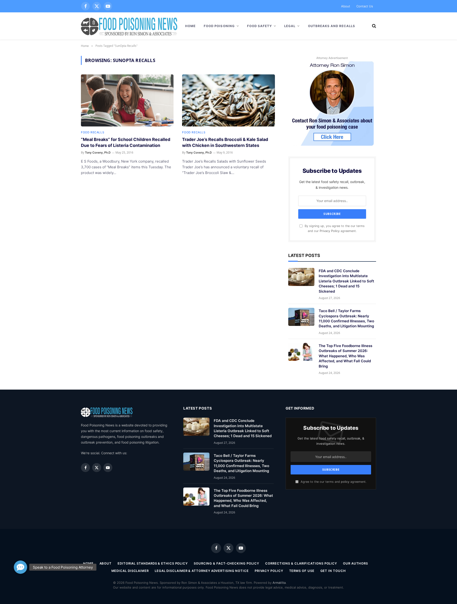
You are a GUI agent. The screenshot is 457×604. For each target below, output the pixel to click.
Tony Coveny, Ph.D (98, 152)
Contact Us (364, 6)
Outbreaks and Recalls (331, 26)
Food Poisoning (219, 26)
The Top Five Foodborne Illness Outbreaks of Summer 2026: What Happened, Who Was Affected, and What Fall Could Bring (345, 355)
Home (190, 26)
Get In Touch (333, 571)
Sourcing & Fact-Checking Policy (226, 563)
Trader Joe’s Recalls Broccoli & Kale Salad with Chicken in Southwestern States (225, 142)
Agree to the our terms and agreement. (333, 481)
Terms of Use (301, 571)
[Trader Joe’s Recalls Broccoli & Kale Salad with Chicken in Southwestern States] (228, 100)
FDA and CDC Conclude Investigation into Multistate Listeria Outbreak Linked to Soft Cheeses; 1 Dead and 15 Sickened (346, 281)
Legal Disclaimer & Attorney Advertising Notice (202, 571)
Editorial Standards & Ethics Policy (153, 563)
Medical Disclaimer (130, 571)
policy (345, 481)
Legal (289, 26)
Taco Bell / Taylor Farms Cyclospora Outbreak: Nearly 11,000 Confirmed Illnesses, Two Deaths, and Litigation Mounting (346, 318)
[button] (20, 567)
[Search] (373, 26)
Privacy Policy (330, 231)
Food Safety (259, 26)
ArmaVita (279, 583)
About (345, 6)
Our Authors (355, 563)
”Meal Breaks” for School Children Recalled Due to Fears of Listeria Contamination (125, 142)
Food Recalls (92, 132)
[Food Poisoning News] (129, 26)
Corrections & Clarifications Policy (301, 563)
